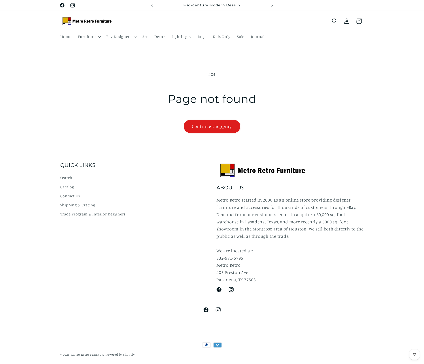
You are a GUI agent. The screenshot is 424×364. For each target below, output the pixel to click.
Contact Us (70, 196)
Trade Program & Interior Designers (93, 214)
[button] (89, 36)
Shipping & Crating (77, 205)
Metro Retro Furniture (88, 354)
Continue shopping (212, 126)
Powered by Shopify (120, 354)
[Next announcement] (272, 5)
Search (66, 177)
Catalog (67, 187)
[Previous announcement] (152, 5)
